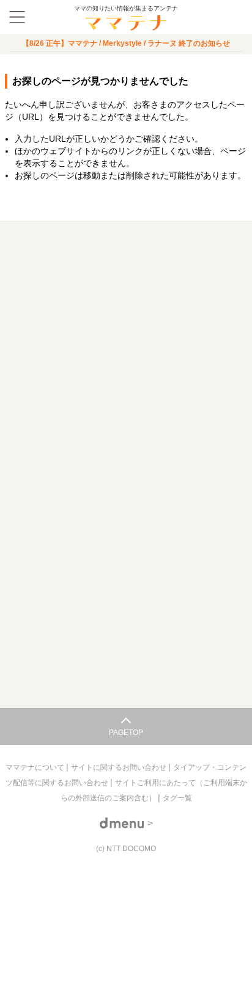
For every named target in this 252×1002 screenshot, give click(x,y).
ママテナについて (36, 767)
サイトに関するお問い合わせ (119, 767)
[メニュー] (17, 17)
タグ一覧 (177, 798)
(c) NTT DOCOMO (126, 848)
